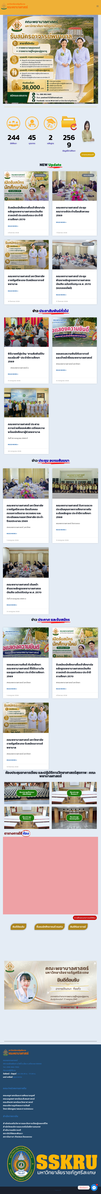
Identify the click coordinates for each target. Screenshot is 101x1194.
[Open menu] (97, 6)
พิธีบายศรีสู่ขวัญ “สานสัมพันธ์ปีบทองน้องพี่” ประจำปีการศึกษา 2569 (26, 357)
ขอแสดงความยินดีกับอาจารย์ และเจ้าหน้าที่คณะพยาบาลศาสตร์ (74, 356)
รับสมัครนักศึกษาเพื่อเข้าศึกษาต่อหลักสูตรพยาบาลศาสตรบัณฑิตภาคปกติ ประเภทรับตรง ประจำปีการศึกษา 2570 (26, 213)
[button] (6, 59)
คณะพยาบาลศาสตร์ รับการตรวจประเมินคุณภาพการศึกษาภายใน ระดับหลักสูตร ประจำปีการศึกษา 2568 (74, 511)
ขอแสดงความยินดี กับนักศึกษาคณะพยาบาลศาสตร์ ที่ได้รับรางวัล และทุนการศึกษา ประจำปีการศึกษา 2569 (25, 670)
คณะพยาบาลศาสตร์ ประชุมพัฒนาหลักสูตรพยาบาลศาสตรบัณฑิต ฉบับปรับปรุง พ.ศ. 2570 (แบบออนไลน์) (73, 282)
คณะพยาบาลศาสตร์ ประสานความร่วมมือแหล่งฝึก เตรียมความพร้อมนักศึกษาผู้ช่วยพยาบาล (26, 428)
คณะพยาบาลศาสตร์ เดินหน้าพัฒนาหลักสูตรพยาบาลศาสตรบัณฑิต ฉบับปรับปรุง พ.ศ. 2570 (24, 588)
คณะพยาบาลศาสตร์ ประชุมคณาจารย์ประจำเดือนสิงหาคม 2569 (72, 211)
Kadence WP (58, 1190)
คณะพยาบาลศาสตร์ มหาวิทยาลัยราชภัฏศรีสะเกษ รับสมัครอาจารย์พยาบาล (26, 280)
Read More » (13, 226)
